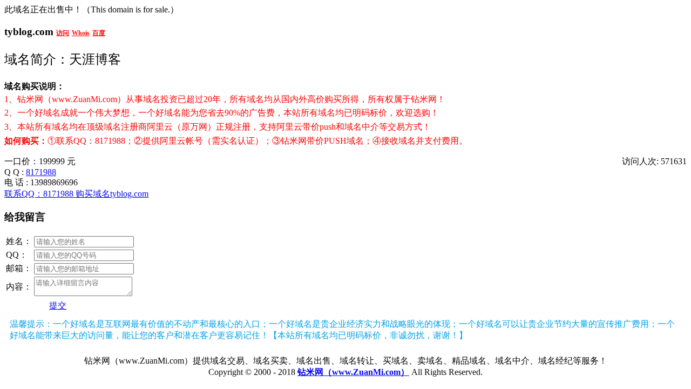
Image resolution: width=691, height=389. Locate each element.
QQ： (17, 254)
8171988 (41, 172)
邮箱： (19, 268)
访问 (62, 33)
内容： (19, 286)
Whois (81, 33)
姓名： (19, 241)
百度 (98, 33)
